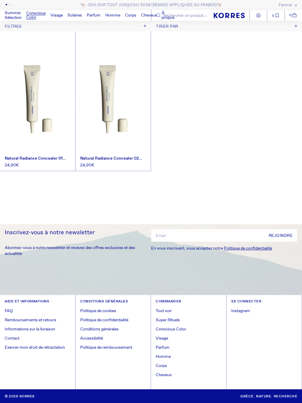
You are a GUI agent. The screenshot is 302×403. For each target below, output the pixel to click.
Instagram (240, 311)
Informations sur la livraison (30, 329)
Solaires (75, 15)
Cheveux (149, 15)
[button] (36, 15)
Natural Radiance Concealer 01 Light (34, 158)
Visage (56, 15)
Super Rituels (168, 320)
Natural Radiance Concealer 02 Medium (109, 158)
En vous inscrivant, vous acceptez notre (211, 248)
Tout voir (164, 311)
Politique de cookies (98, 311)
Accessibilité (91, 338)
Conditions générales (99, 329)
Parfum (94, 15)
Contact (12, 338)
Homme (112, 15)
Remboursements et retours (30, 320)
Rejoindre (281, 235)
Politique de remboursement (106, 347)
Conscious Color (36, 15)
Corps (130, 15)
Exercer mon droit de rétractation (35, 347)
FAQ (9, 311)
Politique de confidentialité (248, 248)
